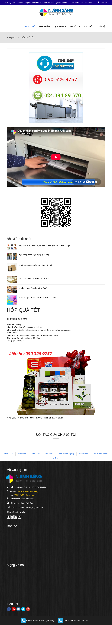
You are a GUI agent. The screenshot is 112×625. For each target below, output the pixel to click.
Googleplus (28, 609)
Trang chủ (29, 26)
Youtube (14, 609)
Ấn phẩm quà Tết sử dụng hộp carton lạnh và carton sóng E (44, 246)
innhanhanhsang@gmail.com (30, 507)
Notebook (49, 454)
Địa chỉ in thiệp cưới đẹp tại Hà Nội (33, 278)
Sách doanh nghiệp (66, 454)
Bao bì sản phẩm (100, 454)
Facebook (9, 609)
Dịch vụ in (59, 26)
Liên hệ (101, 26)
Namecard (8, 454)
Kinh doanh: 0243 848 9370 (75, 620)
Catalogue (35, 454)
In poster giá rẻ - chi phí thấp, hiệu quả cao (37, 297)
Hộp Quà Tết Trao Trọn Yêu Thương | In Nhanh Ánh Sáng (35, 418)
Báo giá (88, 26)
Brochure (22, 454)
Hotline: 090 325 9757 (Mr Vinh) (40, 620)
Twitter (23, 609)
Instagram (18, 609)
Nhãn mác (83, 454)
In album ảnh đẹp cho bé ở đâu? (33, 288)
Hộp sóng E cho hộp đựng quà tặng (34, 254)
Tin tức (74, 26)
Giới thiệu (44, 26)
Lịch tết (56, 458)
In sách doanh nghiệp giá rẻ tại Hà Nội (35, 265)
